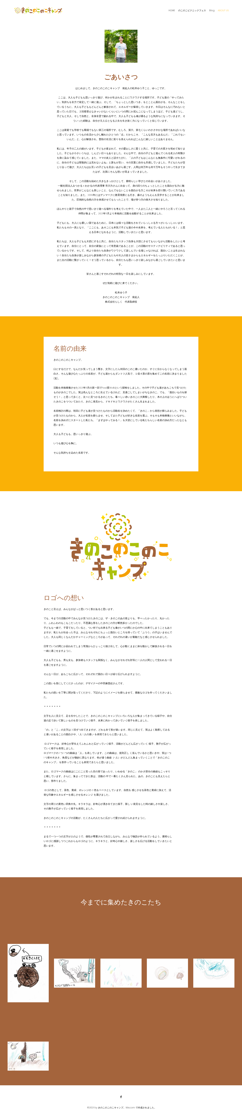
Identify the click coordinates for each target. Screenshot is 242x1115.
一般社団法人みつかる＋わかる (75, 185)
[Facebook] (121, 1097)
